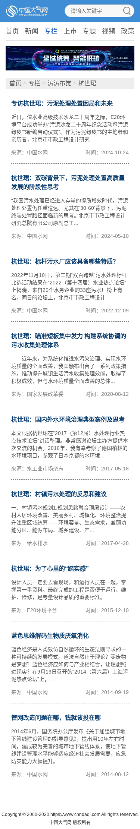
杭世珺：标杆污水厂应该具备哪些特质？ (65, 261)
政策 (127, 31)
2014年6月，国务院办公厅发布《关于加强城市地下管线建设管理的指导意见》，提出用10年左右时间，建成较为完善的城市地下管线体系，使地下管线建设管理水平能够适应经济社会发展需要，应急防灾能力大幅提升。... (68, 746)
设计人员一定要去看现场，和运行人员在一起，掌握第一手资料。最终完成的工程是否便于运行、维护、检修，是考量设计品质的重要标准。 (68, 589)
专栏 (50, 31)
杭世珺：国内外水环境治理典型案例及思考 (68, 419)
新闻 (31, 31)
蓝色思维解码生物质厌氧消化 (50, 636)
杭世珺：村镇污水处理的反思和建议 (59, 494)
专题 (89, 31)
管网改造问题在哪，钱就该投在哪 (56, 718)
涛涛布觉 (59, 83)
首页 (12, 31)
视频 (108, 31)
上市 (70, 31)
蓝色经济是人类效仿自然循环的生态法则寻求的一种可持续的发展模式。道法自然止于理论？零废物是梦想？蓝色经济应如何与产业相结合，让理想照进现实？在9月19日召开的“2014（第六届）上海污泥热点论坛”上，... (69, 664)
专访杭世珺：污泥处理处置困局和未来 (62, 103)
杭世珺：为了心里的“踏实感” (50, 568)
